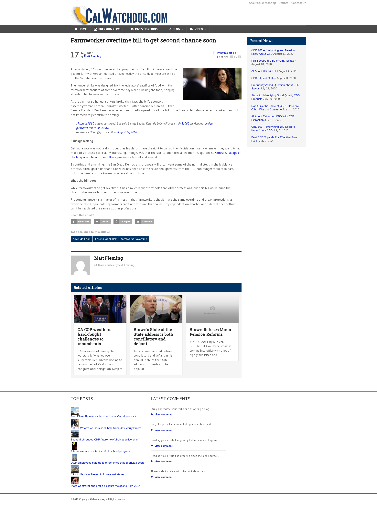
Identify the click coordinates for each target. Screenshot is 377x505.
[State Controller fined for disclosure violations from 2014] (75, 478)
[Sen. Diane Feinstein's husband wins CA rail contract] (75, 408)
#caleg (208, 123)
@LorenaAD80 (85, 123)
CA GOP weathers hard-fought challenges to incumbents (94, 336)
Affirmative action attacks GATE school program (100, 451)
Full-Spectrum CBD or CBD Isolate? (273, 60)
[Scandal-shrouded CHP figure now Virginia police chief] (75, 431)
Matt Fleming (92, 56)
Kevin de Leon (82, 238)
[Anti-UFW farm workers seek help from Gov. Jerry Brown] (75, 420)
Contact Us (298, 3)
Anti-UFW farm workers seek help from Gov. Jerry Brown (106, 427)
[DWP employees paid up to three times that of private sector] (75, 454)
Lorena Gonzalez (106, 238)
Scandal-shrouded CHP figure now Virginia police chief (104, 439)
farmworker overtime (134, 238)
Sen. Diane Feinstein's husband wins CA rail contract (103, 416)
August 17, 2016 (127, 132)
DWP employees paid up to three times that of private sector (108, 462)
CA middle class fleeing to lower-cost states (97, 474)
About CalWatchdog (262, 3)
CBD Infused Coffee (263, 78)
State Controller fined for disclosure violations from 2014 (105, 485)
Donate (283, 3)
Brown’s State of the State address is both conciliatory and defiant (153, 336)
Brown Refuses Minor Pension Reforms (211, 332)
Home (83, 29)
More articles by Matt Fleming (116, 265)
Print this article (226, 52)
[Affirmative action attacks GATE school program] (75, 443)
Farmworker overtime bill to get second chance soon (143, 40)
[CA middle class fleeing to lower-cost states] (75, 466)
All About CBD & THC (264, 71)
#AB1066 (183, 123)
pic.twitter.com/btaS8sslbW (92, 128)
